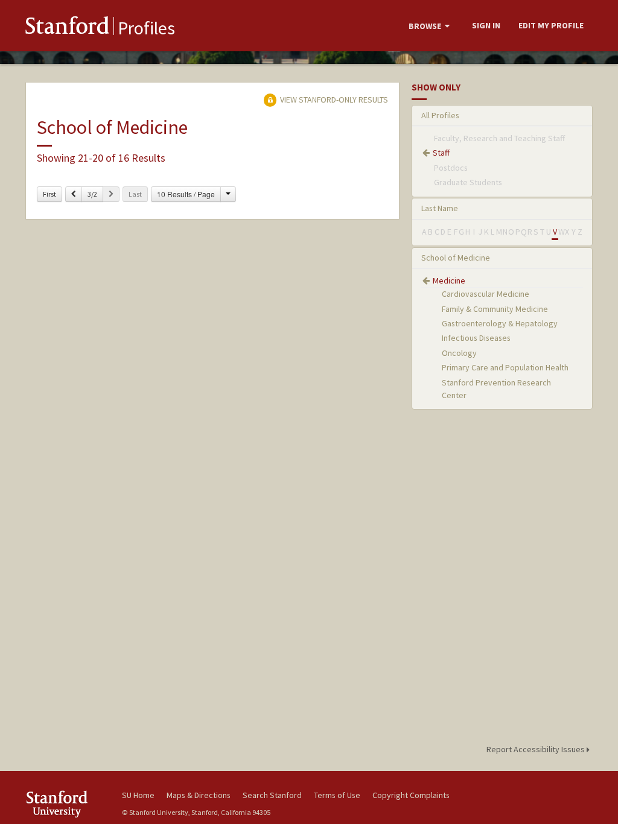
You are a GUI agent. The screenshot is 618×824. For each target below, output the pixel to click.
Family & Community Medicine (495, 308)
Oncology (459, 352)
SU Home (138, 795)
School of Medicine (455, 257)
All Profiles (440, 115)
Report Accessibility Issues (536, 749)
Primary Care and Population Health (505, 367)
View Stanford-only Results (333, 99)
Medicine (449, 280)
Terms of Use (337, 795)
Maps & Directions (199, 795)
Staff (441, 152)
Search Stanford (272, 795)
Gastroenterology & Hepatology (500, 323)
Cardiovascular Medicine (485, 293)
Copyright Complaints (411, 795)
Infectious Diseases (476, 337)
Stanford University (67, 804)
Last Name (439, 208)
